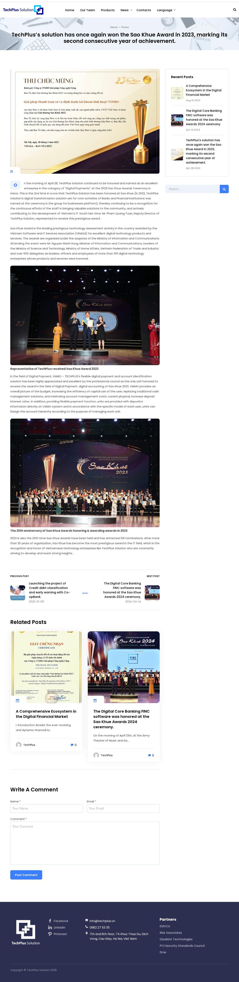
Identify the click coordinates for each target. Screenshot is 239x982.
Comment (18, 819)
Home (69, 10)
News (125, 10)
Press (125, 27)
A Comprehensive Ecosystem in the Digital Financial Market (203, 90)
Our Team (87, 10)
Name (15, 801)
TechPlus (29, 745)
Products (108, 10)
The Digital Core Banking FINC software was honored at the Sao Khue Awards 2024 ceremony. (121, 719)
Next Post (153, 576)
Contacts (143, 10)
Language (164, 10)
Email (91, 801)
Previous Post (19, 576)
